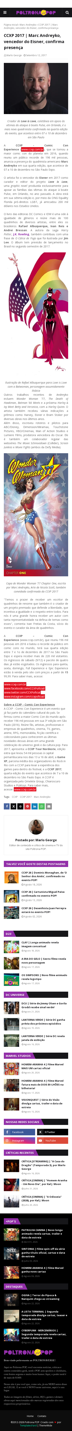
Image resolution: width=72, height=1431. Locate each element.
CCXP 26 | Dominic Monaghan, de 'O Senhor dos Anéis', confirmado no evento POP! (44, 876)
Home (30, 1416)
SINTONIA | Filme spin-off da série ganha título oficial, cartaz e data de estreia (43, 1252)
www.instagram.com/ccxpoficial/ (24, 696)
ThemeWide (45, 1425)
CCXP (15, 797)
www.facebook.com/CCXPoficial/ (24, 688)
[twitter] (52, 1132)
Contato (41, 1416)
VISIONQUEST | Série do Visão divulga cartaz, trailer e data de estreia (42, 1103)
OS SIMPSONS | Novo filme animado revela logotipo (44, 977)
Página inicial (11, 24)
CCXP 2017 (26, 797)
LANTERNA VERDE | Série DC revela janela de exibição (43, 1038)
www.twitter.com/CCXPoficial (22, 692)
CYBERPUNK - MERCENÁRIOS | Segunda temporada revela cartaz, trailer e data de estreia (44, 1334)
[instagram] (19, 1140)
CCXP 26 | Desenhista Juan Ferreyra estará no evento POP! (44, 910)
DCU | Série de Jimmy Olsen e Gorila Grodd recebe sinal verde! (44, 1005)
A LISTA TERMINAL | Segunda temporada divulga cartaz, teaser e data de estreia (44, 1315)
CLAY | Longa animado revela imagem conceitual (40, 944)
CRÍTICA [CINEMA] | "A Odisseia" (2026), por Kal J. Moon (42, 1198)
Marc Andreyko (28, 24)
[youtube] (52, 1140)
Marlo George (14, 55)
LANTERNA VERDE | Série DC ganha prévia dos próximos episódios (43, 1021)
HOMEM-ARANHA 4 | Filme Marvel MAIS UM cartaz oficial (43, 1066)
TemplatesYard (28, 1425)
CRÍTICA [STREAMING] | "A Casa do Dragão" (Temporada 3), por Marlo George (43, 1165)
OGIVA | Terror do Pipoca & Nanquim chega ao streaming (41, 1297)
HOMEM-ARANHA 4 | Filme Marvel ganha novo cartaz (43, 1269)
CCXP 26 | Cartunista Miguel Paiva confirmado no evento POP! (43, 893)
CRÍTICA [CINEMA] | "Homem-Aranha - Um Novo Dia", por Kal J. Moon (44, 1182)
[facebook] (19, 1132)
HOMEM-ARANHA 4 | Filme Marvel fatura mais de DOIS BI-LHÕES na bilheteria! (43, 1084)
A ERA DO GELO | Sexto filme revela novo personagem (44, 960)
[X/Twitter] (13, 806)
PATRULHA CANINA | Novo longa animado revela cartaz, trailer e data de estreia (42, 1233)
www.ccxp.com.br (32, 149)
